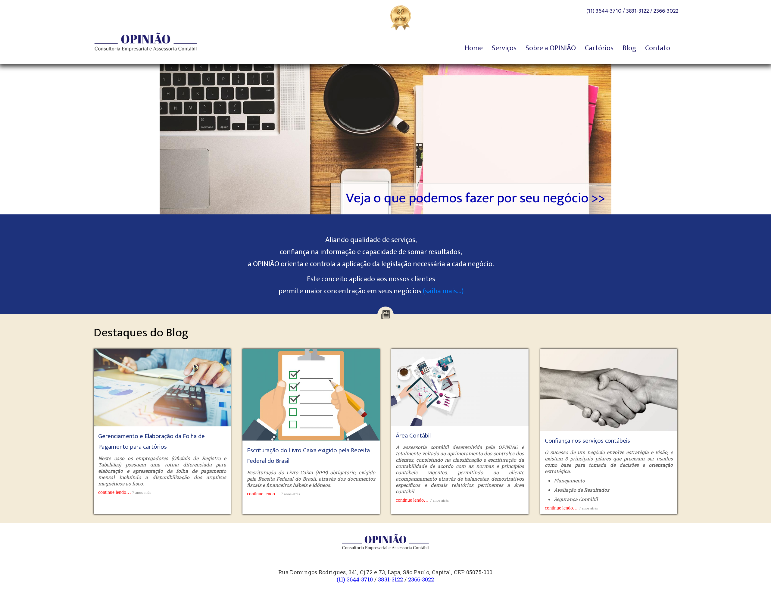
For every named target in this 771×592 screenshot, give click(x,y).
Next (621, 137)
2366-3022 (666, 11)
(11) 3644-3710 (604, 11)
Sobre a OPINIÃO (551, 48)
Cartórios (599, 48)
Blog (629, 48)
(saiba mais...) (443, 291)
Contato (657, 48)
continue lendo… (114, 492)
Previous (149, 137)
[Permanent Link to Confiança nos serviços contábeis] (608, 389)
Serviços (504, 48)
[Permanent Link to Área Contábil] (459, 386)
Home (474, 48)
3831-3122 (637, 11)
